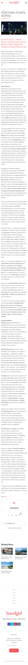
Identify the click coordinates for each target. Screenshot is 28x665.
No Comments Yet (10, 523)
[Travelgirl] (14, 2)
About (14, 592)
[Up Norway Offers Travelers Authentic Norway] (7, 551)
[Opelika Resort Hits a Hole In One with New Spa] (21, 551)
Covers (14, 595)
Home (14, 589)
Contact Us (14, 603)
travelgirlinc (6, 18)
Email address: (14, 642)
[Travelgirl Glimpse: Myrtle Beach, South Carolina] (7, 565)
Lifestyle (14, 600)
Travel (3, 10)
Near (5, 496)
